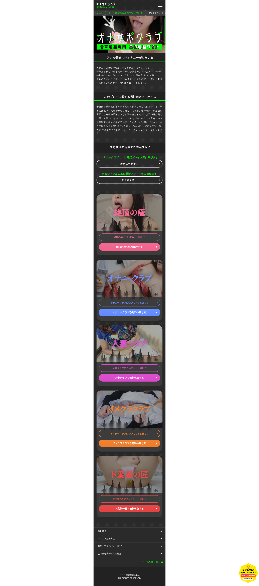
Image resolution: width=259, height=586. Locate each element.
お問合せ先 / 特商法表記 (109, 553)
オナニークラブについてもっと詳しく (129, 302)
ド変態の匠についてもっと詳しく (129, 499)
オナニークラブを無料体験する (129, 312)
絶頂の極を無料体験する (129, 247)
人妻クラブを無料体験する (129, 377)
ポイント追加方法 (106, 538)
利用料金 (102, 531)
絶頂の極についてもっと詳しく (129, 237)
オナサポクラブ (133, 575)
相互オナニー (129, 180)
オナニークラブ (129, 163)
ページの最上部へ (150, 562)
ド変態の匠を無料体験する (129, 508)
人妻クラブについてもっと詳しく (129, 368)
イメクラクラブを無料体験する (129, 443)
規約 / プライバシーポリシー (111, 546)
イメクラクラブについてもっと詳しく (129, 433)
